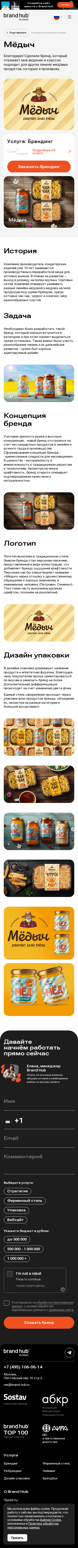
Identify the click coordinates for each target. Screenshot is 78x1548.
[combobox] (9, 1123)
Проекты (11, 1500)
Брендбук (50, 1478)
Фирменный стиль (56, 1463)
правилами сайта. (61, 1310)
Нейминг (49, 1471)
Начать (65, 5)
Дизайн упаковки (17, 1478)
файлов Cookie (50, 1520)
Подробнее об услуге (43, 152)
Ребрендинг (13, 1471)
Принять (17, 1538)
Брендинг (11, 1463)
